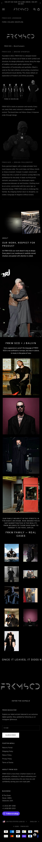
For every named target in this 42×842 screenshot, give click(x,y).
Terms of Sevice (7, 762)
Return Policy (7, 755)
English (33, 821)
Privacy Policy (7, 759)
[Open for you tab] (35, 834)
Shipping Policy (7, 751)
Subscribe (10, 735)
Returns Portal (7, 748)
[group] (21, 686)
